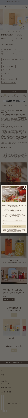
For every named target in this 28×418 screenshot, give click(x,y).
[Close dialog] (24, 187)
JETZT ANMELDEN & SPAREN (14, 226)
